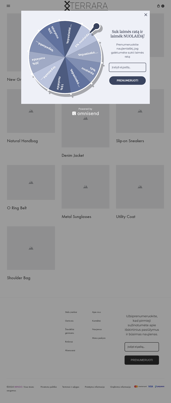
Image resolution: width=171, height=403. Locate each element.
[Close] (146, 15)
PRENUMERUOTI (127, 80)
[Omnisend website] (85, 111)
